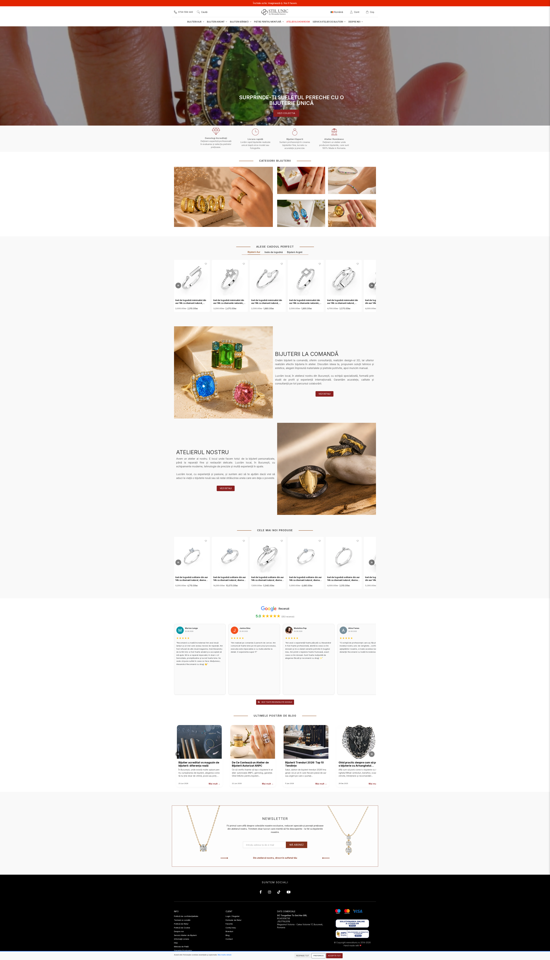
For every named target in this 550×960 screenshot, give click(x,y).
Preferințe (318, 956)
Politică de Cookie (182, 927)
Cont (357, 12)
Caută (204, 12)
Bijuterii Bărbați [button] (239, 21)
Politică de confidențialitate (186, 916)
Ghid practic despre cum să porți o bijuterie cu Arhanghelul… (359, 764)
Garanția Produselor (183, 950)
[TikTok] (279, 892)
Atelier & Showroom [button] (298, 21)
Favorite (229, 924)
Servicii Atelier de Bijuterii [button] (328, 21)
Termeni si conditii (182, 920)
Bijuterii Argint (294, 252)
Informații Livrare (181, 939)
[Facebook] (260, 892)
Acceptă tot (334, 956)
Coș (372, 12)
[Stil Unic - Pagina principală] (275, 12)
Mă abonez (296, 844)
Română (338, 12)
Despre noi (179, 931)
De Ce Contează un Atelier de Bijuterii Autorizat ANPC (250, 764)
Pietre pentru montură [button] (268, 21)
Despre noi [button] (354, 21)
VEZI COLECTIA (286, 113)
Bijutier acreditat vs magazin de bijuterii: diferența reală (198, 764)
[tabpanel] (275, 76)
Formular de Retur (233, 920)
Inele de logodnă (274, 252)
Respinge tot (302, 956)
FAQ (176, 943)
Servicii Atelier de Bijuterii (185, 935)
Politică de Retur (181, 924)
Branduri (229, 931)
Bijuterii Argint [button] (216, 21)
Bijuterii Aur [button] (194, 21)
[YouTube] (288, 892)
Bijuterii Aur (254, 252)
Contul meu (231, 927)
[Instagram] (269, 892)
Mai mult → (214, 783)
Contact (229, 939)
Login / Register (233, 916)
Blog (227, 935)
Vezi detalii (324, 394)
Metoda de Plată (181, 946)
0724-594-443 (185, 12)
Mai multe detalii (224, 955)
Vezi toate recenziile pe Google (276, 702)
